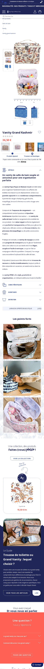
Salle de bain (6, 23)
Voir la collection (22, 459)
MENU (3, 13)
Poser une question (22, 655)
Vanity (4, 28)
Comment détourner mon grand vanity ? (16, 643)
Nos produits (6, 18)
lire (36, 593)
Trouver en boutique (31, 156)
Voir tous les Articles (17, 593)
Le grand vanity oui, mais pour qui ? (15, 636)
